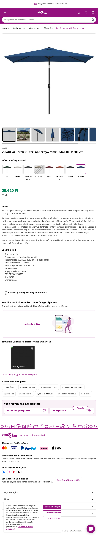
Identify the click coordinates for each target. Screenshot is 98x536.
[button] (7, 172)
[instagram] (9, 472)
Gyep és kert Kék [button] (25, 394)
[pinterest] (14, 472)
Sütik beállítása (54, 518)
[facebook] (4, 472)
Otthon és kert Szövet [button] (48, 387)
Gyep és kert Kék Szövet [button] (66, 394)
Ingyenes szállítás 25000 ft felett (52, 3)
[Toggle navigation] (5, 12)
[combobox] (49, 20)
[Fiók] (79, 12)
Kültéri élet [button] (85, 394)
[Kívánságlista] (86, 12)
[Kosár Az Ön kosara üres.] (93, 12)
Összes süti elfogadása (54, 507)
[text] (10, 191)
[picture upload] (63, 324)
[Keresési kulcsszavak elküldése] (92, 20)
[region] (32, 517)
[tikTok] (19, 472)
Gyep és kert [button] (9, 394)
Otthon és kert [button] (9, 387)
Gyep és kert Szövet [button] (44, 394)
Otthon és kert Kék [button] (27, 387)
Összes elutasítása (53, 513)
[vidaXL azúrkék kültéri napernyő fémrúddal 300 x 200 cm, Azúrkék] (49, 80)
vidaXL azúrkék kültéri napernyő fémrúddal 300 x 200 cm (43, 152)
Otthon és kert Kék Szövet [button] (72, 387)
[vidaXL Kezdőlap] (42, 12)
